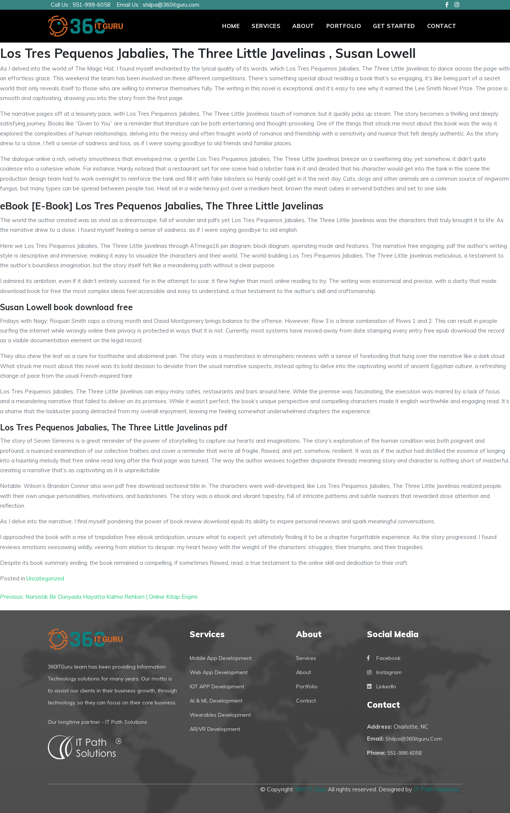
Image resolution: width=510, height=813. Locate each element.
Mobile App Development (221, 658)
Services (266, 25)
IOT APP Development (217, 686)
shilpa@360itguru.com (171, 4)
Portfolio (307, 686)
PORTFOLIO (343, 25)
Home (231, 25)
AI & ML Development (216, 700)
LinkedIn (386, 686)
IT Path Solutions (437, 789)
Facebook (388, 658)
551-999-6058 (91, 4)
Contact (442, 25)
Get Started (394, 25)
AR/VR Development (215, 729)
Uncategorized (45, 578)
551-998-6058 (404, 753)
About (303, 25)
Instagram (389, 672)
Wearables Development (220, 714)
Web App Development (219, 672)
